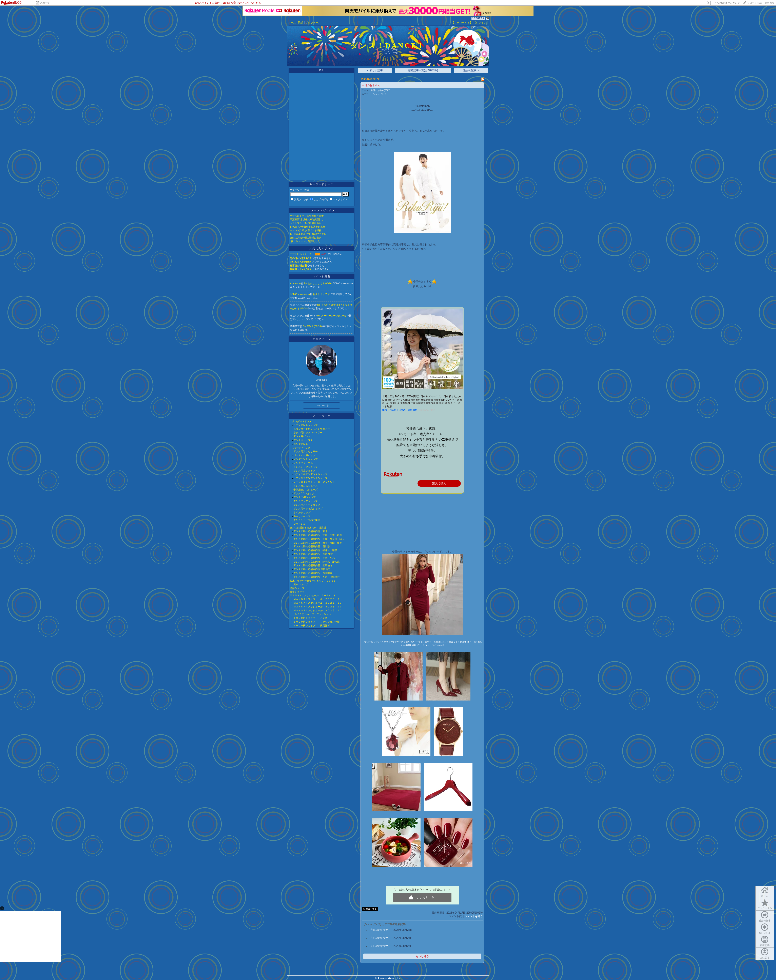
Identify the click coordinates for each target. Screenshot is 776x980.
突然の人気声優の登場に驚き (305, 237)
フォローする (764, 908)
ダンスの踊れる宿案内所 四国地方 (312, 573)
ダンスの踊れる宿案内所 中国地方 (311, 569)
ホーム (292, 22)
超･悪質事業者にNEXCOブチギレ (308, 234)
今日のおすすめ (371, 85)
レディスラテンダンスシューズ (310, 478)
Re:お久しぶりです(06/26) (318, 283)
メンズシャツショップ (305, 466)
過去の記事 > (471, 70)
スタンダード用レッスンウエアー (311, 429)
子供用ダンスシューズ (305, 489)
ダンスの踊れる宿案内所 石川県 (311, 546)
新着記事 (765, 945)
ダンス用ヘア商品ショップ (308, 508)
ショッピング (379, 94)
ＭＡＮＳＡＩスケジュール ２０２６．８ (313, 595)
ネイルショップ (301, 512)
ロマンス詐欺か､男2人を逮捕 (306, 230)
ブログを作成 (754, 2)
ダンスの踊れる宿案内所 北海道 (308, 527)
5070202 (478, 18)
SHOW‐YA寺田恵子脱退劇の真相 (307, 226)
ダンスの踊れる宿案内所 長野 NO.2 (314, 558)
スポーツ (45, 2)
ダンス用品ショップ (304, 470)
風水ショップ (300, 584)
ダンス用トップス (303, 440)
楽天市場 (769, 2)
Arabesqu (295, 283)
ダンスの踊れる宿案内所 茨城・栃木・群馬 (317, 535)
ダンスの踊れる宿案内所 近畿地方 (312, 565)
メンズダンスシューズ (305, 485)
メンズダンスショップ (305, 459)
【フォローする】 (461, 22)
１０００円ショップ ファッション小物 (316, 621)
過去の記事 (765, 920)
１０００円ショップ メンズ (310, 618)
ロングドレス (300, 444)
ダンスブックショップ (305, 501)
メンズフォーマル (303, 463)
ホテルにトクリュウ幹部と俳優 (307, 215)
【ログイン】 (481, 22)
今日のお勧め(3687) (380, 90)
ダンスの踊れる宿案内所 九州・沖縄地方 (316, 577)
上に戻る (765, 957)
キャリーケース (301, 516)
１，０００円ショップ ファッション (310, 614)
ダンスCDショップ (303, 493)
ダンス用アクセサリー (305, 451)
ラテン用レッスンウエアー (308, 432)
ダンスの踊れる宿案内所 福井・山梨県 (315, 550)
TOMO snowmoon (300, 294)
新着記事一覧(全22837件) (423, 70)
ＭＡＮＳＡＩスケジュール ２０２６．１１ (317, 606)
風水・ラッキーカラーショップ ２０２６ (313, 580)
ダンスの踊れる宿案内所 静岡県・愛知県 (316, 561)
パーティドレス (301, 447)
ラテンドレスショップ (305, 425)
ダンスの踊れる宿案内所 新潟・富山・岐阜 (317, 542)
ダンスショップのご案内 (306, 520)
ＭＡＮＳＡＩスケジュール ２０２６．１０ (317, 602)
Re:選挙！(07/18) (312, 326)
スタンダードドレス (301, 421)
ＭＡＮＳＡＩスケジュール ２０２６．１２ (317, 610)
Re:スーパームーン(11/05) (332, 315)
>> (727, 2)
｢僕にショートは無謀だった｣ (305, 241)
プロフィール (313, 22)
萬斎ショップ (297, 591)
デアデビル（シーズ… (302, 254)
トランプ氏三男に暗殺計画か (305, 223)
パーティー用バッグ (304, 455)
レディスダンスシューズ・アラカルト (314, 482)
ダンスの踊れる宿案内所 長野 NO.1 (313, 554)
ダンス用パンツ (301, 436)
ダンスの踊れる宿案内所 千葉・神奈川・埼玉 (318, 539)
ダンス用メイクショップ (306, 504)
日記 (300, 22)
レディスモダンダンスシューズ (310, 474)
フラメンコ (299, 523)
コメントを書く (473, 916)
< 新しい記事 (375, 70)
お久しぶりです (321, 294)
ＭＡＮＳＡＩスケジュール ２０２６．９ (316, 599)
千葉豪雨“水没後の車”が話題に (306, 219)
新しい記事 (765, 933)
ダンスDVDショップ (304, 497)
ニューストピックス (321, 210)
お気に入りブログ (321, 248)
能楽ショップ (297, 588)
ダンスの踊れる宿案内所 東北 (310, 531)
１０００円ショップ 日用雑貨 (311, 625)
